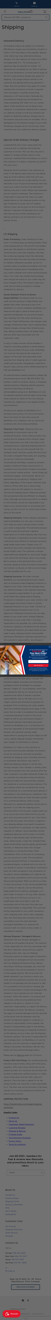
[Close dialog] (50, 647)
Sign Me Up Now (38, 665)
